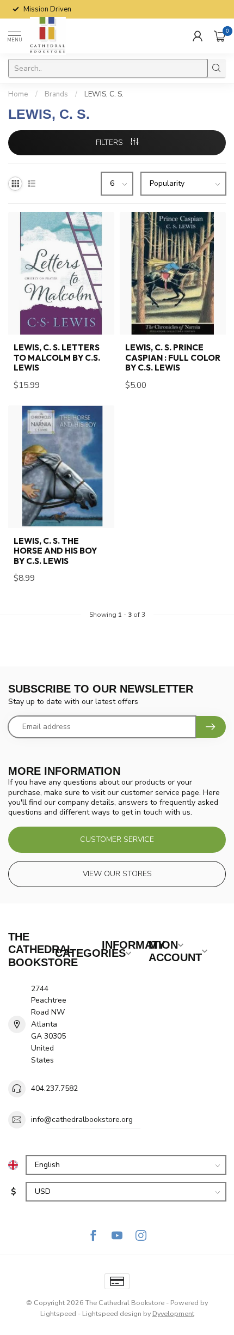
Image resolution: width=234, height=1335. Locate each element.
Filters (110, 142)
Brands (56, 94)
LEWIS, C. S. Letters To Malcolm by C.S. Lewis (57, 358)
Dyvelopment (173, 1313)
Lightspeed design (111, 1313)
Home (18, 94)
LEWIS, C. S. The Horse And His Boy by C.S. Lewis (55, 551)
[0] (220, 36)
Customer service (117, 839)
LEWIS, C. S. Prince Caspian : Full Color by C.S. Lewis (172, 358)
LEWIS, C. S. (104, 94)
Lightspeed (58, 1313)
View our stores (117, 874)
